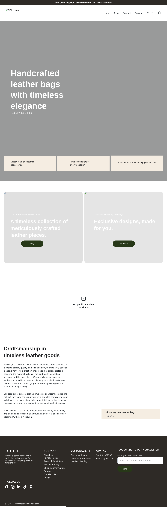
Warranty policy (51, 464)
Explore (138, 13)
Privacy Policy (51, 458)
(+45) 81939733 (104, 455)
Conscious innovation (81, 458)
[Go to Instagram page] (12, 487)
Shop (116, 13)
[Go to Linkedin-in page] (18, 487)
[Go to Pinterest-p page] (31, 487)
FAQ (46, 477)
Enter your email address (129, 455)
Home (106, 13)
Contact (127, 13)
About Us (48, 455)
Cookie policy (51, 474)
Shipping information (54, 468)
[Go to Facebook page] (6, 487)
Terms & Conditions (53, 461)
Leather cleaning (79, 461)
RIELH (12, 451)
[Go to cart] (159, 13)
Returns (47, 471)
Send (125, 469)
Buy (32, 243)
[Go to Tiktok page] (25, 487)
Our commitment (79, 455)
